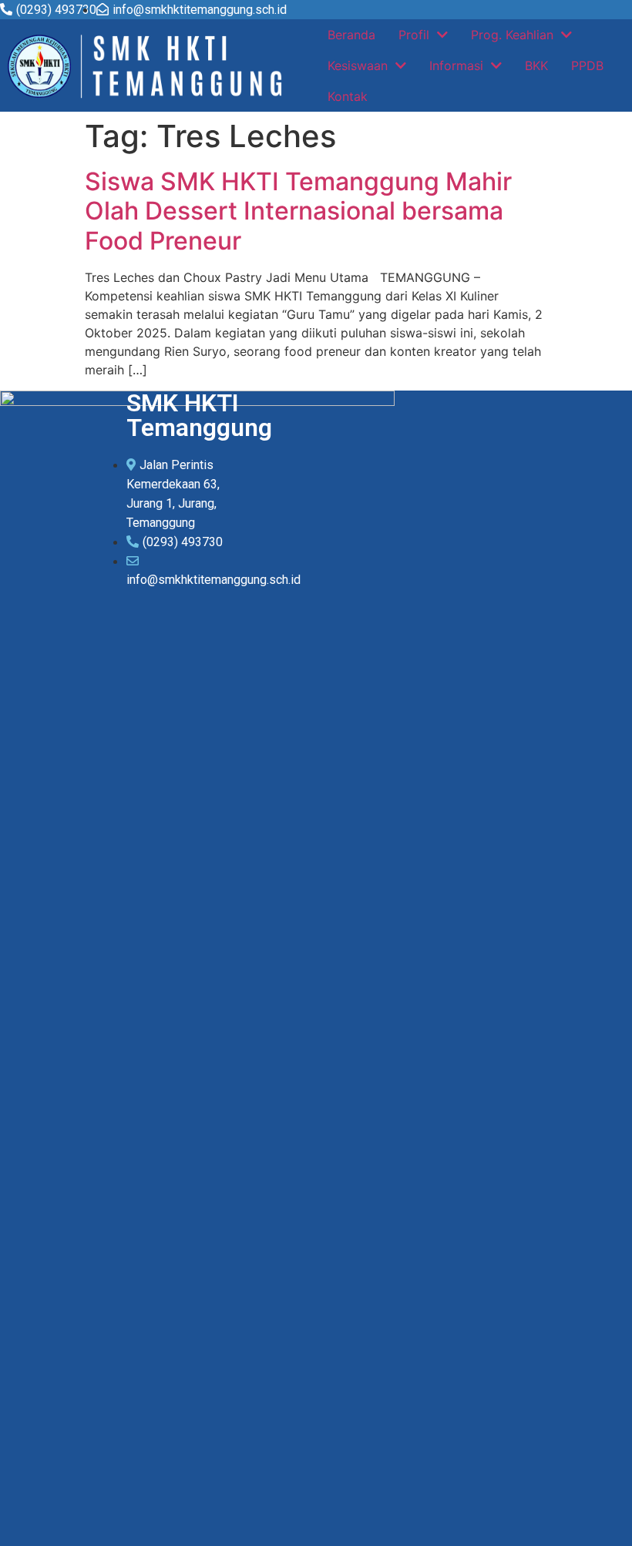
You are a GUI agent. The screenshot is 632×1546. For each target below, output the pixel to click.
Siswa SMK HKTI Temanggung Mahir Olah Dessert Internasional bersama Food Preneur (298, 211)
